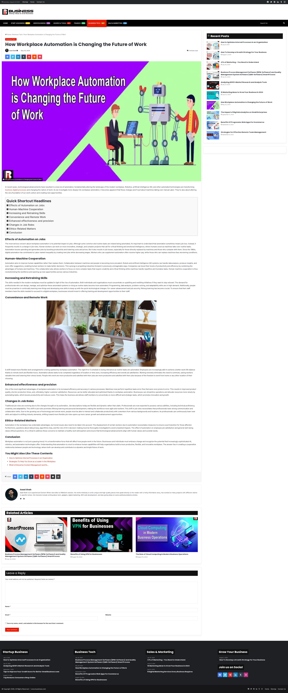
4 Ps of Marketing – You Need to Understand (240, 62)
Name (8, 606)
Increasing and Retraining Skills (27, 213)
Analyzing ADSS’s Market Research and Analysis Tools (244, 82)
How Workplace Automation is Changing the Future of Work (246, 102)
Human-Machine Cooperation (26, 209)
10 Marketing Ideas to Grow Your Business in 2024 (242, 92)
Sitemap (25, 2)
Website (108, 615)
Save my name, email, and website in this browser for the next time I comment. (35, 623)
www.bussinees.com (38, 689)
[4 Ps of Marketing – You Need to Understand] (213, 65)
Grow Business (41, 23)
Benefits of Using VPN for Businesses (86, 554)
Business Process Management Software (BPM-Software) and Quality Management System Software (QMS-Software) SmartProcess (35, 555)
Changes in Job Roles (21, 224)
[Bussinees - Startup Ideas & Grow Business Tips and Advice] (18, 12)
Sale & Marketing (117, 23)
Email (7, 615)
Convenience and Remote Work (27, 217)
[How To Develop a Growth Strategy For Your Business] (213, 55)
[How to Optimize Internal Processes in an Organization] (213, 45)
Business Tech (96, 23)
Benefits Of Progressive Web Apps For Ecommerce (242, 122)
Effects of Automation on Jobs (27, 205)
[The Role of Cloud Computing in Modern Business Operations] (167, 534)
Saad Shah (12, 50)
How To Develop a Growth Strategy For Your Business (244, 52)
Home (32, 2)
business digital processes (15, 190)
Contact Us (41, 2)
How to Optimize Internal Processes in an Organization (244, 42)
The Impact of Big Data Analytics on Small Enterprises (244, 112)
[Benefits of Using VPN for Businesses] (102, 534)
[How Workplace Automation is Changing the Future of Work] (213, 105)
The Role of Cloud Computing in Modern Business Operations (162, 554)
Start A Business (20, 23)
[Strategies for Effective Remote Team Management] (213, 135)
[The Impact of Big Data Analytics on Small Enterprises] (213, 115)
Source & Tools (61, 23)
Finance (79, 23)
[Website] (21, 498)
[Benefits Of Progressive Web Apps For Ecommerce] (213, 125)
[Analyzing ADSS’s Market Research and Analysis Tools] (213, 85)
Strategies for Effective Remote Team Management (243, 132)
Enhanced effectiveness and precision (31, 220)
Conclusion (15, 232)
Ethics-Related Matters (22, 228)
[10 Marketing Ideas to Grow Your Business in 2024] (213, 95)
